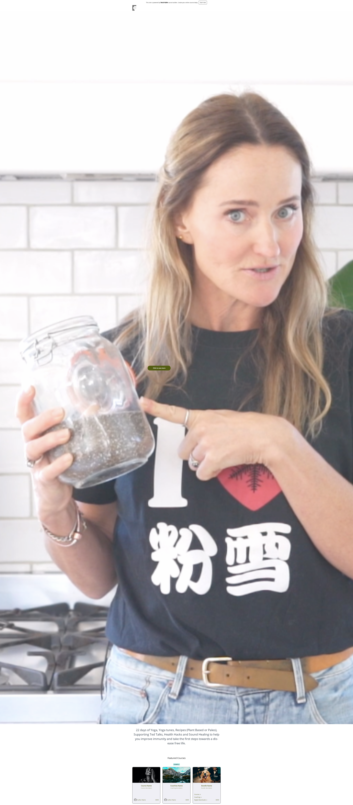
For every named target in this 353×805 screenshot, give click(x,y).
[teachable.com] (164, 2)
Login (212, 8)
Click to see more (159, 368)
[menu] (215, 8)
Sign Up (218, 8)
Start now (203, 2)
